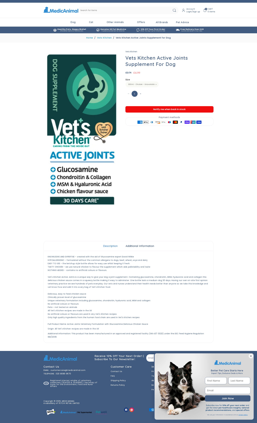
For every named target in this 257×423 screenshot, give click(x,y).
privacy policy (243, 415)
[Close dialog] (251, 356)
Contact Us (116, 371)
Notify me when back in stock (169, 109)
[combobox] (128, 10)
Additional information (140, 246)
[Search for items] (174, 10)
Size (127, 79)
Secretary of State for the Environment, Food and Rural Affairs (73, 384)
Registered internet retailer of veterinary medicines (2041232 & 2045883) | (70, 381)
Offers (141, 22)
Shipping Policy (118, 380)
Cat (91, 22)
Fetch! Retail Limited (69, 403)
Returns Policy (118, 385)
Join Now (228, 398)
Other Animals (115, 22)
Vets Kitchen (104, 37)
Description (110, 246)
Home (89, 37)
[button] (209, 10)
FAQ (113, 376)
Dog (73, 22)
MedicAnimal (68, 401)
